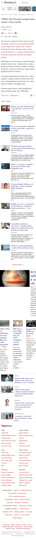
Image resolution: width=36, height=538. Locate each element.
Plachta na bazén (24, 499)
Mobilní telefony (24, 508)
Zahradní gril (22, 505)
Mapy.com (17, 490)
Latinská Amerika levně (8, 483)
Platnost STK (23, 485)
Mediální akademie (7, 526)
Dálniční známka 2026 (25, 475)
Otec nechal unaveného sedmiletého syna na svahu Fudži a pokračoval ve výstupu (23, 128)
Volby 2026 (4, 433)
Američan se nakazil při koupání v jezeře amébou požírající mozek (22, 247)
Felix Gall (21, 443)
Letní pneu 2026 (24, 472)
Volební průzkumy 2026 (8, 435)
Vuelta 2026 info (23, 433)
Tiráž (29, 525)
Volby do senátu (6, 443)
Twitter (12, 525)
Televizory (16, 515)
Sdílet (11, 33)
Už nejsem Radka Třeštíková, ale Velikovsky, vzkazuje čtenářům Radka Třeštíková (22, 186)
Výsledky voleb (5, 438)
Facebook (6, 525)
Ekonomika (14, 113)
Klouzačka (25, 502)
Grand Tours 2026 (24, 446)
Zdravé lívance (23, 458)
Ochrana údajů (28, 526)
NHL (2, 465)
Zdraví (12, 171)
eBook (5, 33)
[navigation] (2, 2)
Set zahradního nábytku (10, 505)
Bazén (16, 499)
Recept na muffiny (24, 455)
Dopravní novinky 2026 (25, 477)
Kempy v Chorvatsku (7, 472)
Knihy (12, 190)
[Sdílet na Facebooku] (31, 95)
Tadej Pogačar (23, 440)
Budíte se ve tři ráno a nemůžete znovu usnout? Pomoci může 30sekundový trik (22, 166)
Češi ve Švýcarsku (6, 480)
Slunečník (17, 502)
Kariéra (25, 525)
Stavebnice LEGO (7, 511)
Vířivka (29, 505)
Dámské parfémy (19, 511)
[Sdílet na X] (34, 95)
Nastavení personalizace (23, 528)
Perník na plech (23, 465)
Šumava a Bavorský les (8, 477)
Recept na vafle (23, 463)
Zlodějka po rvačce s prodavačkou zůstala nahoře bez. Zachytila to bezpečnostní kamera (22, 206)
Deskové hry (8, 515)
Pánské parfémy (17, 518)
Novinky (3, 27)
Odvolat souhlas (10, 528)
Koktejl (13, 132)
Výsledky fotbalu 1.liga (7, 455)
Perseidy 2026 (12, 493)
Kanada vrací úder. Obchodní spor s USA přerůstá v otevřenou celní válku (22, 108)
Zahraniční (14, 152)
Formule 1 (4, 463)
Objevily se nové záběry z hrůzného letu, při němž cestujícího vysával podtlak (17, 336)
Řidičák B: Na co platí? (25, 480)
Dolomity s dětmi (6, 485)
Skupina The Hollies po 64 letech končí (31, 332)
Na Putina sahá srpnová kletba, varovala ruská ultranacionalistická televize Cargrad (22, 148)
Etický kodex (18, 526)
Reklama (18, 525)
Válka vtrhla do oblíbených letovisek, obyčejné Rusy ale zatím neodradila (4, 336)
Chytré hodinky (25, 515)
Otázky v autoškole (24, 483)
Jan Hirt (21, 438)
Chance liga (4, 452)
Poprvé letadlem (6, 475)
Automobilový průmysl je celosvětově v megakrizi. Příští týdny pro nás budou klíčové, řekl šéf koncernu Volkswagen (22, 227)
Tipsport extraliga (6, 458)
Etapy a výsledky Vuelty (26, 435)
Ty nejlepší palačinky (25, 452)
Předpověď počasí (26, 490)
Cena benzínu (22, 493)
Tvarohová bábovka (25, 460)
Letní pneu (29, 511)
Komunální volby (6, 446)
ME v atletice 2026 (6, 460)
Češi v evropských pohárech (17, 496)
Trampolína (10, 502)
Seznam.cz (25, 2)
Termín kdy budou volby (8, 440)
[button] (5, 108)
